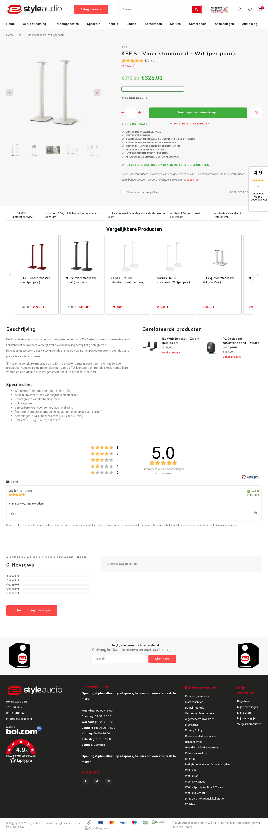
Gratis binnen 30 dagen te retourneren (152, 146)
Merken (175, 24)
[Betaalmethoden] (89, 822)
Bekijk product (171, 353)
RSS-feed (191, 804)
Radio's (131, 24)
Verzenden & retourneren (200, 713)
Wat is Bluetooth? (196, 793)
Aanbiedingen (224, 24)
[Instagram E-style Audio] (108, 781)
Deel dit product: (243, 192)
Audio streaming (34, 24)
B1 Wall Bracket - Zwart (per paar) (181, 340)
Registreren (244, 701)
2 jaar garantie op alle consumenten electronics (160, 139)
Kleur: (141, 98)
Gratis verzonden (137, 135)
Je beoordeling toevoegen (32, 610)
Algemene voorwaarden (199, 719)
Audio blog (249, 24)
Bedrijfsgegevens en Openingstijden (207, 764)
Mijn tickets (244, 713)
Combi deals (197, 24)
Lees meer (193, 180)
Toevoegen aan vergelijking (143, 192)
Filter (14, 482)
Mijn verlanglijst (246, 718)
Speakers (93, 24)
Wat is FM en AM (195, 782)
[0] (260, 9)
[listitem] (37, 274)
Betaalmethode (194, 708)
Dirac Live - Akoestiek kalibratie (204, 799)
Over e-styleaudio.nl (197, 696)
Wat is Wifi (191, 770)
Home (10, 24)
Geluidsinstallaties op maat (202, 747)
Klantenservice (194, 702)
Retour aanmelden (196, 753)
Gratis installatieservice (143, 132)
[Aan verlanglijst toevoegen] (256, 112)
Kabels (113, 24)
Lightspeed (64, 823)
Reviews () (128, 66)
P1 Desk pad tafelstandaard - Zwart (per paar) (241, 343)
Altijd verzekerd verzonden (145, 149)
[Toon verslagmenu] (256, 513)
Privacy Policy (193, 730)
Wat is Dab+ (192, 776)
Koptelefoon (153, 24)
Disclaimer (191, 725)
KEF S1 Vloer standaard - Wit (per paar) (41, 35)
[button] (10, 274)
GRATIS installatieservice (23, 215)
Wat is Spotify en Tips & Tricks (204, 787)
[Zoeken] (196, 9)
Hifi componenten (66, 24)
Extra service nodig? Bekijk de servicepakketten (167, 165)
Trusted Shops (182, 827)
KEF (124, 47)
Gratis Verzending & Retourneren (228, 215)
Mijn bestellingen (247, 707)
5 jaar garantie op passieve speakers (150, 142)
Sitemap (190, 759)
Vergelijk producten (249, 724)
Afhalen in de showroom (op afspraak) (152, 157)
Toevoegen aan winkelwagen (198, 112)
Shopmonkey (16, 827)
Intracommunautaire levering (146, 153)
